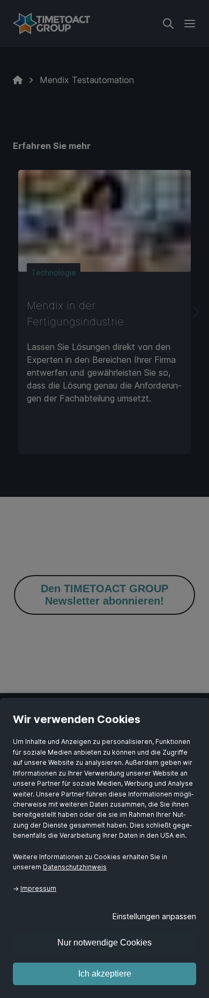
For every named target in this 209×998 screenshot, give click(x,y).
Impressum (38, 888)
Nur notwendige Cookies (104, 942)
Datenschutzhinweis (75, 867)
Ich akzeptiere (104, 973)
